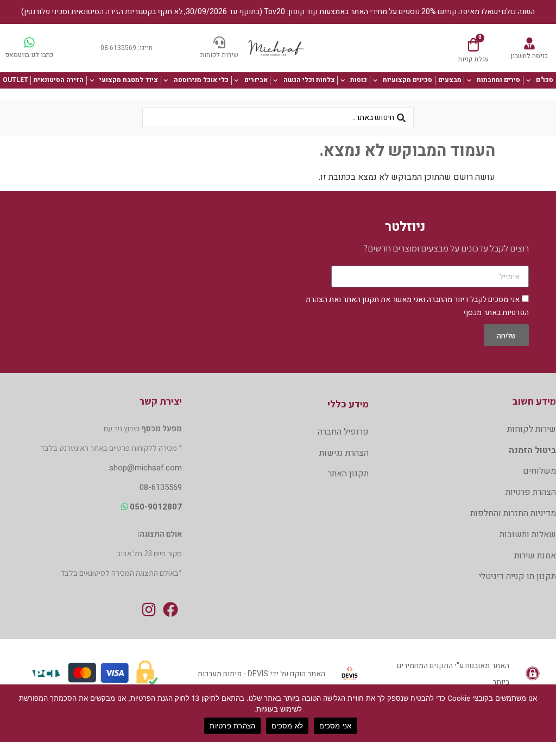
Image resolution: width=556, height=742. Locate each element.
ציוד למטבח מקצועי (128, 80)
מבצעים (450, 80)
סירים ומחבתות (498, 80)
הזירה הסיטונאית (59, 80)
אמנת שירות (535, 555)
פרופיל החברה (343, 431)
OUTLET (15, 80)
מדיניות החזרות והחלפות (513, 513)
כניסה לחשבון (529, 56)
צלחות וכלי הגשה (309, 80)
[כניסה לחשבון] (529, 43)
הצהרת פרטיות (531, 492)
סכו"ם (544, 80)
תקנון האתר (361, 299)
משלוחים (539, 470)
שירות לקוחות (219, 55)
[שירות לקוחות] (219, 42)
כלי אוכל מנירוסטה (201, 80)
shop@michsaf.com (145, 468)
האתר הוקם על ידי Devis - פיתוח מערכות (261, 674)
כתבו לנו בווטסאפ (29, 55)
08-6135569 (161, 487)
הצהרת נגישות (344, 453)
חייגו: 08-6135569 (126, 48)
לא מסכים (287, 725)
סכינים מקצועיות (407, 80)
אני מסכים (335, 725)
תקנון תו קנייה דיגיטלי (517, 576)
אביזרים (256, 80)
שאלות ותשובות (528, 534)
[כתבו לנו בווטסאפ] (29, 42)
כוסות (358, 80)
